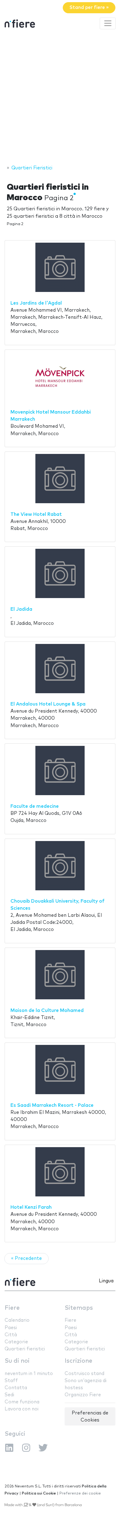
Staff (11, 1380)
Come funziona (22, 1402)
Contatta (16, 1387)
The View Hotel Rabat (36, 514)
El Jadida (21, 609)
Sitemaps (79, 1308)
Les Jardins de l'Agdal (36, 303)
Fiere (12, 1308)
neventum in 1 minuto (29, 1373)
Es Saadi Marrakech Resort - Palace (52, 1105)
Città (11, 1335)
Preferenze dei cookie (80, 1493)
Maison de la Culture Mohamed (47, 1010)
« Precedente (26, 1258)
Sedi (9, 1395)
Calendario (17, 1320)
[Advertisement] (60, 98)
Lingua (106, 1281)
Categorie (16, 1342)
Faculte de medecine (34, 806)
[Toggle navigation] (108, 23)
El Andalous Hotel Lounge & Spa (48, 704)
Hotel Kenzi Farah (31, 1207)
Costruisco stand (84, 1373)
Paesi (11, 1327)
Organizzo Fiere (83, 1395)
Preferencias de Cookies (90, 1416)
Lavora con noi (21, 1409)
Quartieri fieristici (25, 1349)
